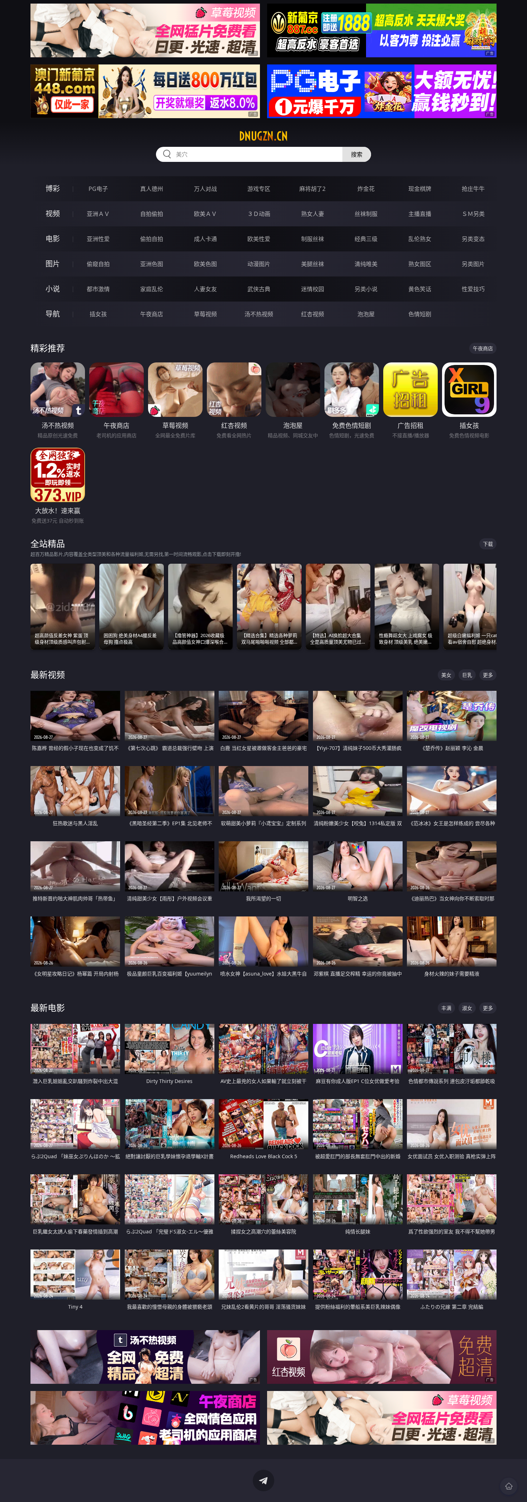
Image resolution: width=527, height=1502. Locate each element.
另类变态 (473, 239)
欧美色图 (205, 264)
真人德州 (151, 189)
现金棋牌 (419, 189)
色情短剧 (419, 314)
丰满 (446, 1008)
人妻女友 (205, 289)
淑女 (467, 1008)
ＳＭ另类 (473, 214)
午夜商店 (151, 314)
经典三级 (366, 239)
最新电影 (47, 1008)
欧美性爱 (258, 239)
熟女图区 (419, 264)
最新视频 (47, 674)
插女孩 (98, 314)
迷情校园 (312, 289)
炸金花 (366, 189)
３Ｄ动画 (258, 214)
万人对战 (205, 189)
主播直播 (419, 214)
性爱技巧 (473, 289)
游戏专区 (258, 189)
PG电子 (98, 189)
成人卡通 (205, 239)
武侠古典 (258, 289)
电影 (53, 239)
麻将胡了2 (312, 189)
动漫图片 (258, 264)
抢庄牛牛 (473, 189)
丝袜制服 (366, 214)
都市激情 (98, 289)
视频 (53, 213)
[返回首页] (508, 1486)
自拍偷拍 (151, 214)
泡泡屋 (366, 314)
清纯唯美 (366, 264)
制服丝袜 (312, 239)
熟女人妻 (312, 214)
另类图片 (473, 264)
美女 (446, 674)
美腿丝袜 (312, 264)
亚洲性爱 (98, 239)
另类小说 (366, 289)
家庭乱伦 (151, 289)
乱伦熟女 (419, 239)
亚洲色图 (151, 264)
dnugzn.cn (263, 136)
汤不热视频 (258, 314)
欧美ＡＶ (205, 214)
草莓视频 (205, 314)
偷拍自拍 (151, 239)
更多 (488, 674)
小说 (53, 289)
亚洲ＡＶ (98, 214)
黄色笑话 (419, 289)
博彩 (53, 188)
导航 (53, 314)
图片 (53, 264)
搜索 (356, 154)
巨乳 (467, 674)
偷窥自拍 (98, 264)
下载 (488, 543)
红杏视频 (312, 314)
